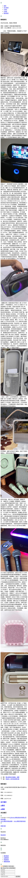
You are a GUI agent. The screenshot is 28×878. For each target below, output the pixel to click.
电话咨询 (3, 835)
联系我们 (6, 13)
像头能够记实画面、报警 (12, 777)
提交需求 (18, 876)
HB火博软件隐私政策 (6, 821)
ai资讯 (5, 9)
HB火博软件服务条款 (20, 821)
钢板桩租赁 (7, 861)
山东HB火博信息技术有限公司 (18, 817)
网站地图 (3, 819)
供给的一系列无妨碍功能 (12, 779)
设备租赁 (6, 857)
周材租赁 (6, 856)
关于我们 (6, 7)
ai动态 (5, 11)
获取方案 (3, 826)
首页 (5, 6)
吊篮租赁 (6, 859)
